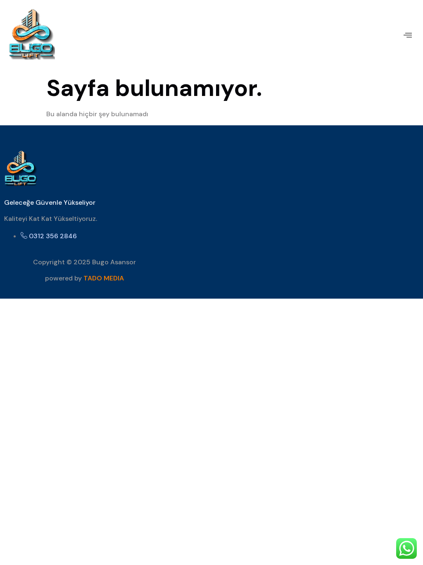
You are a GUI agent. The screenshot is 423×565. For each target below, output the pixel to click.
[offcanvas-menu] (408, 35)
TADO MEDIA (103, 278)
